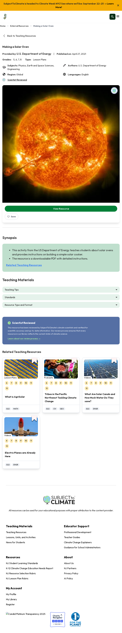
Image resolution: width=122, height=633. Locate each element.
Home (3, 26)
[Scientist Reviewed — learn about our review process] (114, 90)
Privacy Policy (71, 573)
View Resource (61, 208)
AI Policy (68, 578)
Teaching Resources (16, 532)
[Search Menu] (112, 17)
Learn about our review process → (24, 338)
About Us (69, 563)
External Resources (19, 26)
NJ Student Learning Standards (22, 563)
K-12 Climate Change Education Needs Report (29, 568)
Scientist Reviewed (17, 79)
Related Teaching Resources (24, 265)
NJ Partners (70, 568)
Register (10, 604)
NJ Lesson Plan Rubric (17, 578)
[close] (118, 5)
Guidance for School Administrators (82, 547)
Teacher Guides (72, 537)
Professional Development (77, 532)
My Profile (11, 594)
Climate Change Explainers (78, 542)
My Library (11, 599)
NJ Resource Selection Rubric (21, 573)
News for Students (15, 542)
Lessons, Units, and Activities (21, 537)
